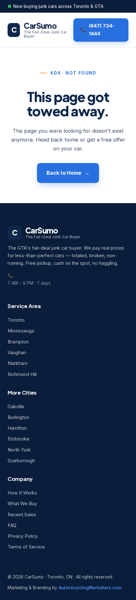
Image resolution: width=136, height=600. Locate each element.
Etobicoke (18, 439)
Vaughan (17, 352)
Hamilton (17, 428)
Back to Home (63, 173)
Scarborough (21, 461)
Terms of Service (26, 547)
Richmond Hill (22, 374)
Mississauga (21, 331)
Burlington (18, 417)
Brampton (18, 342)
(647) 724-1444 (101, 30)
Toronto (16, 320)
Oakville (16, 406)
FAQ (12, 525)
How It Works (22, 493)
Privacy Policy (23, 536)
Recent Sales (22, 515)
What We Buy (22, 503)
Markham (18, 363)
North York (19, 450)
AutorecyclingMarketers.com (90, 587)
